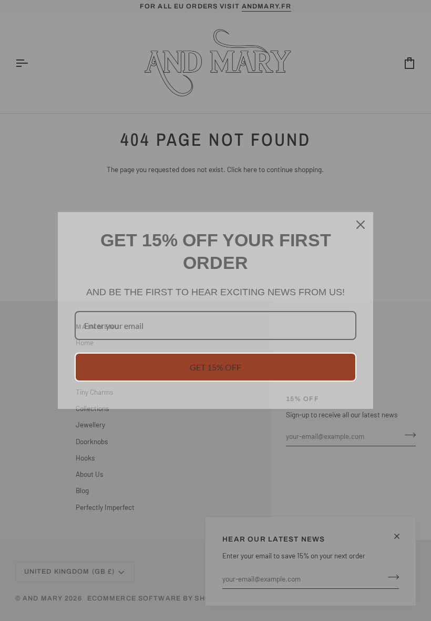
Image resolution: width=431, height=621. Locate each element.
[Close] (360, 224)
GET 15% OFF (215, 367)
